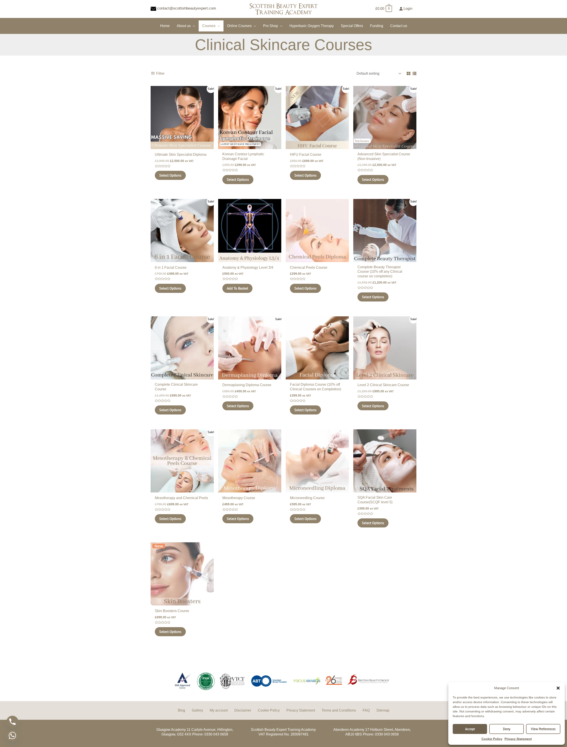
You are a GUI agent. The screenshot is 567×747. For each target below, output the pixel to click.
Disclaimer (242, 710)
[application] (193, 26)
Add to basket (237, 288)
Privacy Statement (518, 739)
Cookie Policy (492, 739)
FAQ (366, 710)
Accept (470, 729)
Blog (181, 710)
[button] (558, 688)
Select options (170, 175)
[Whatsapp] (12, 735)
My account (219, 710)
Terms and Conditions (339, 710)
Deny (506, 729)
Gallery (197, 710)
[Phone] (12, 722)
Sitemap (382, 710)
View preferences (543, 729)
